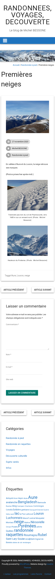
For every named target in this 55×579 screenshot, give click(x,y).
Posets (15, 527)
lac (17, 513)
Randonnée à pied (29, 65)
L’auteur (7, 574)
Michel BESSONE (19, 148)
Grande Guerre (43, 510)
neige (27, 275)
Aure (13, 275)
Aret (16, 498)
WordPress (25, 564)
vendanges (27, 543)
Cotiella (9, 510)
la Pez (22, 514)
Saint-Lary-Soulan (15, 538)
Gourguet (33, 510)
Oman (8, 527)
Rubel (42, 535)
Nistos (27, 522)
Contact (47, 574)
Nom (8, 355)
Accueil (16, 65)
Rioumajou (30, 535)
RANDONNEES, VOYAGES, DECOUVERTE (27, 15)
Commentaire (12, 324)
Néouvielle (37, 522)
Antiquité (10, 498)
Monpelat (40, 518)
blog (14, 506)
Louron (20, 275)
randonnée (23, 530)
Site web (9, 379)
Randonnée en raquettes (18, 444)
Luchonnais (14, 518)
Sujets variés (12, 461)
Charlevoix (29, 506)
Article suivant (42, 290)
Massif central (29, 518)
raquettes (14, 534)
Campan (20, 506)
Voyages (10, 450)
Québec (10, 531)
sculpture (30, 539)
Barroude (42, 502)
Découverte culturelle (16, 456)
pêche (39, 527)
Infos (8, 467)
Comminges (38, 506)
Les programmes (20, 574)
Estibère (17, 509)
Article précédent (14, 290)
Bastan (9, 506)
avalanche (11, 502)
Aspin (20, 498)
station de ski (17, 543)
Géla (8, 514)
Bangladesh (27, 502)
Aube (26, 498)
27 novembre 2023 (20, 141)
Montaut (10, 522)
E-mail (9, 367)
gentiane (25, 510)
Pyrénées (27, 525)
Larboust (29, 514)
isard (12, 514)
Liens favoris (36, 574)
